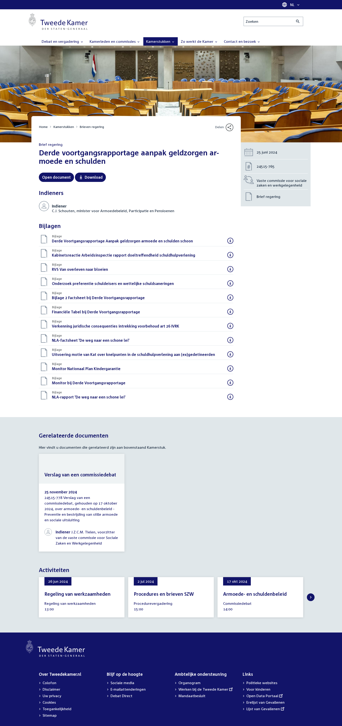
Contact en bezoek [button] (240, 41)
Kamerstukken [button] (158, 41)
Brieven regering (92, 127)
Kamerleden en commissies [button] (113, 41)
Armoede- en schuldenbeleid (255, 594)
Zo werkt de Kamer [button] (197, 41)
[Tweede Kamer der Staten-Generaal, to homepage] (58, 21)
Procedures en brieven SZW (164, 594)
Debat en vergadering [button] (61, 41)
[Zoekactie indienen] (298, 21)
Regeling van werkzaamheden (77, 594)
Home (43, 127)
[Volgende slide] (311, 597)
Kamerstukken (63, 127)
